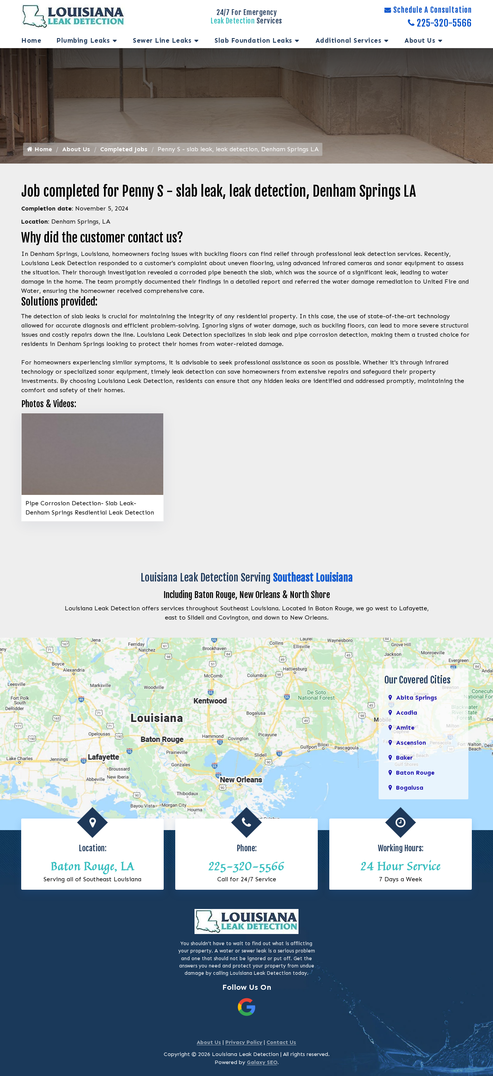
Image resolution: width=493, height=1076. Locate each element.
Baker (404, 757)
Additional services (348, 40)
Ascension (411, 742)
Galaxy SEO (262, 1062)
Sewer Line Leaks (162, 40)
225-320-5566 (444, 23)
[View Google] (246, 1006)
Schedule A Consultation (432, 10)
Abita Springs (416, 697)
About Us (419, 40)
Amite (405, 727)
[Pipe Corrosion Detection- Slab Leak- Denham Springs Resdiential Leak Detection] (92, 453)
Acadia (406, 712)
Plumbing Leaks (83, 40)
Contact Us (281, 1042)
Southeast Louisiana (313, 577)
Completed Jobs (124, 149)
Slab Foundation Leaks (253, 40)
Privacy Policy (243, 1042)
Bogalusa (409, 787)
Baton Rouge (415, 772)
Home (31, 40)
